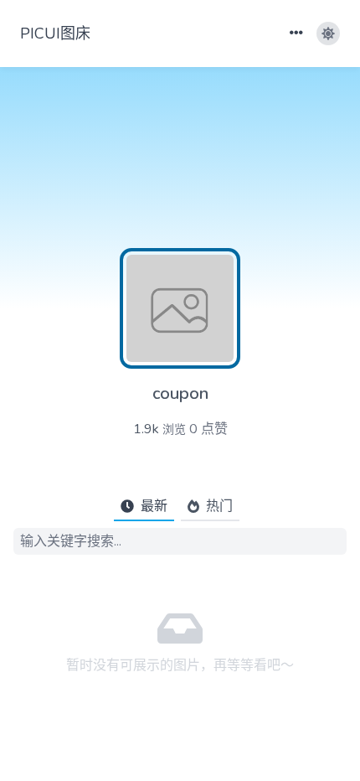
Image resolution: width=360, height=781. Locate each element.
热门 (219, 506)
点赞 (208, 429)
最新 (154, 506)
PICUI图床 (55, 33)
